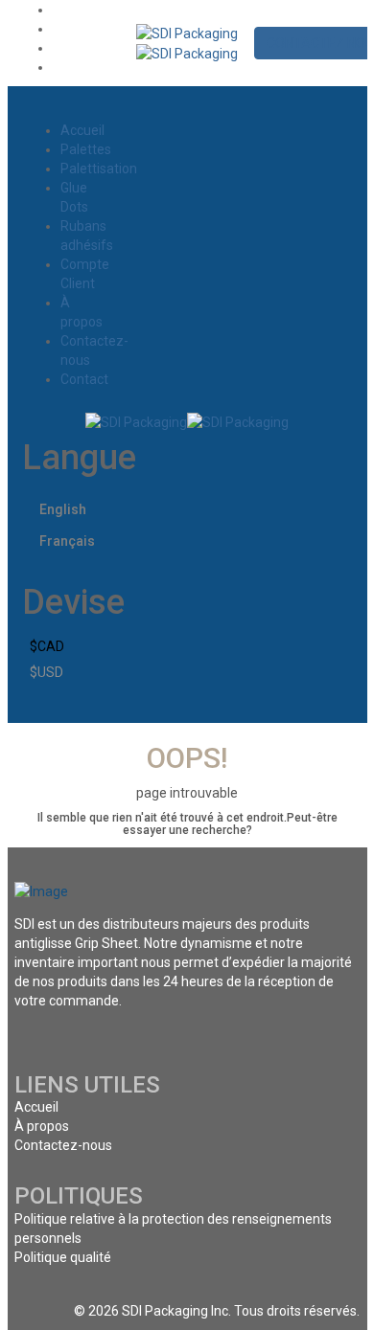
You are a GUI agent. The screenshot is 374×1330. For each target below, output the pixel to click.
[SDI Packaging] (187, 32)
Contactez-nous (63, 1145)
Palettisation (98, 168)
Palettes (85, 149)
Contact (84, 379)
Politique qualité (62, 1257)
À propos (41, 1126)
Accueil (82, 130)
